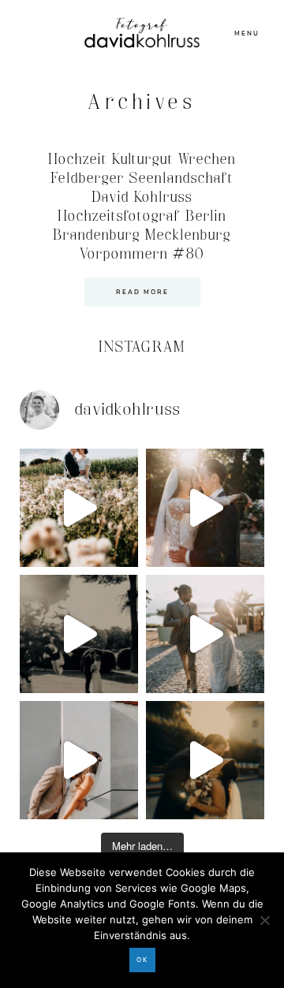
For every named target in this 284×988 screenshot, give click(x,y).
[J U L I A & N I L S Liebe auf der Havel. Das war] (79, 634)
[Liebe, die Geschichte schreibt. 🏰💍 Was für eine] (79, 760)
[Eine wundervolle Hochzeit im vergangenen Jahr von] (205, 508)
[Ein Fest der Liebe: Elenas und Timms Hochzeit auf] (205, 634)
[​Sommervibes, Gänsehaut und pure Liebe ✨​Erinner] (79, 508)
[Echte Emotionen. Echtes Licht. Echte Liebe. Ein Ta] (205, 760)
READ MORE (142, 292)
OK (142, 960)
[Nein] (264, 920)
